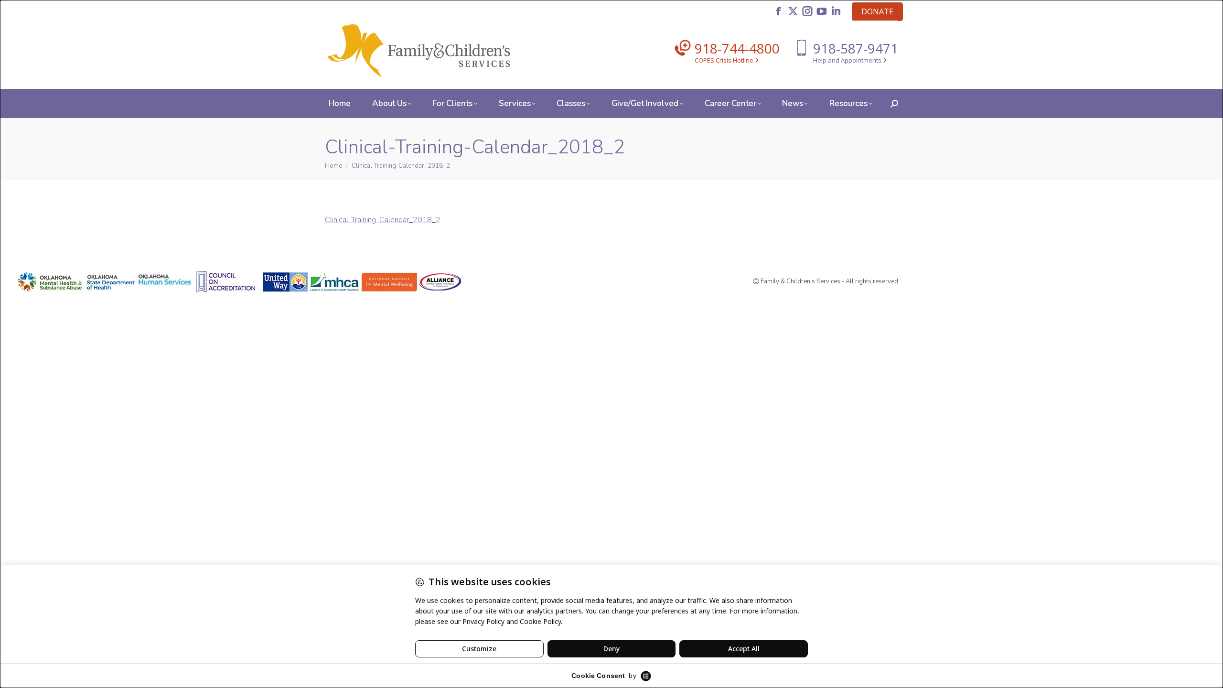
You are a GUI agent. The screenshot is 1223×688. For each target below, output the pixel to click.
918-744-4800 (737, 48)
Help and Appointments (848, 60)
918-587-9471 (855, 48)
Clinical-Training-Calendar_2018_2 (382, 220)
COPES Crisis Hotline (725, 60)
